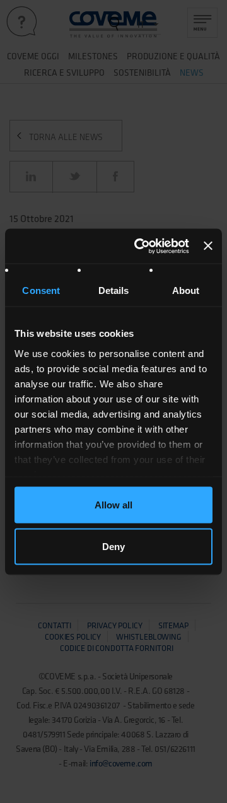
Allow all (113, 505)
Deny (113, 546)
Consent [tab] (41, 290)
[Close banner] (208, 246)
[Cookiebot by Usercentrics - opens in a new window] (140, 246)
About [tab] (186, 290)
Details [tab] (113, 290)
